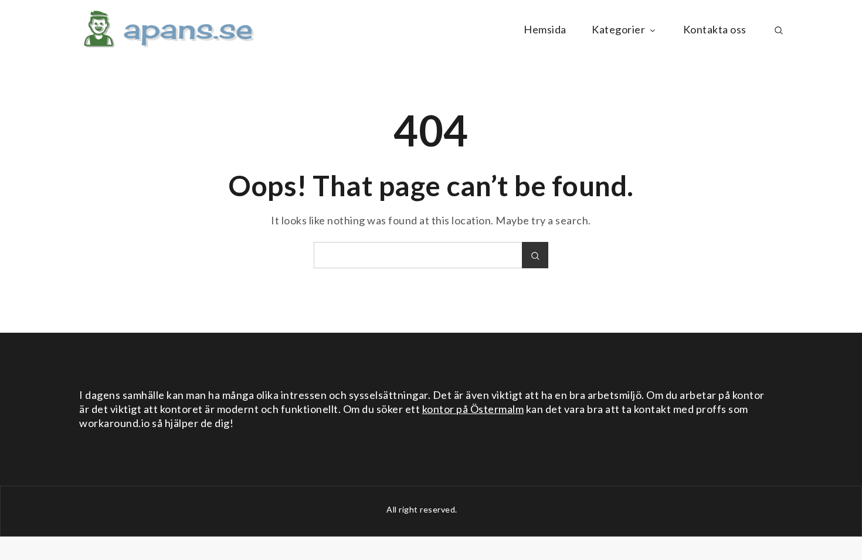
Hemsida (545, 29)
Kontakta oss (714, 29)
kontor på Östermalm (473, 408)
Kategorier (618, 29)
